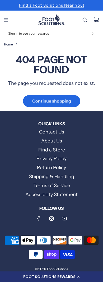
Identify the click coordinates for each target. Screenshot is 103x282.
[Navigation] (6, 20)
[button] (51, 276)
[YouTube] (64, 218)
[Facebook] (39, 218)
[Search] (85, 20)
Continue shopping (51, 101)
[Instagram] (51, 218)
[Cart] (96, 20)
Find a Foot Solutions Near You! (51, 5)
